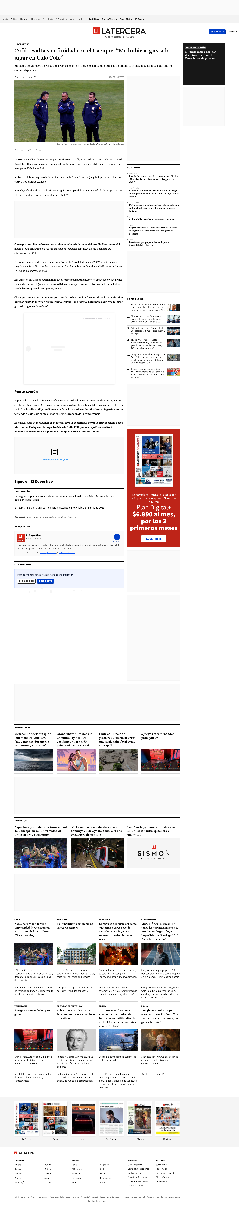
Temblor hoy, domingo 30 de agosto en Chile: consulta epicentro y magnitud (152, 831)
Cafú (54, 516)
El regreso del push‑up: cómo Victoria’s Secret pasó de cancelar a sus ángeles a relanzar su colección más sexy (118, 932)
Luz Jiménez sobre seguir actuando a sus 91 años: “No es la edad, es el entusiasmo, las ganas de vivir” (154, 179)
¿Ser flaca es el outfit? (152, 1074)
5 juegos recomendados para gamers (157, 736)
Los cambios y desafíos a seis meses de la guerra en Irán (117, 1058)
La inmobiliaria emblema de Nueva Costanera (152, 219)
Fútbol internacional (42, 516)
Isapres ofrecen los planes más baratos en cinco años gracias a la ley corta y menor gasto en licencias (153, 231)
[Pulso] (55, 1135)
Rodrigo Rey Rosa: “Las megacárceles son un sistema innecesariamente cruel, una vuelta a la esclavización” (76, 1077)
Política (14, 19)
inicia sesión (26, 581)
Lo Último (94, 19)
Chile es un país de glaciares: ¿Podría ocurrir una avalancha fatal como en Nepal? (117, 740)
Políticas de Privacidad (67, 553)
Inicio (5, 19)
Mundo (73, 19)
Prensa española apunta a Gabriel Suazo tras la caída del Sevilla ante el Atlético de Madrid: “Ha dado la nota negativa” (147, 373)
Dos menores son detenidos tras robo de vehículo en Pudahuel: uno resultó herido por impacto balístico (154, 208)
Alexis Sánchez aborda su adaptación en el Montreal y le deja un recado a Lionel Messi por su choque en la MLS (148, 307)
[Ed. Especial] (111, 1135)
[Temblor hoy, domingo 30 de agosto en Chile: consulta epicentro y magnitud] (153, 853)
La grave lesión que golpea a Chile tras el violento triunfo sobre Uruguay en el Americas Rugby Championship (160, 973)
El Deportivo (61, 19)
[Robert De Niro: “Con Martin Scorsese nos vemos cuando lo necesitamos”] (76, 1040)
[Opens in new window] (83, 1135)
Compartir (21, 150)
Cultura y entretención (70, 1006)
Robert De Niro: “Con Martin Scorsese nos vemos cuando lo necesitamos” (76, 1014)
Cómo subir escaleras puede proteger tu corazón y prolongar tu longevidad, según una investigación (118, 973)
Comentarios (35, 150)
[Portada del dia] (154, 485)
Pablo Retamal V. (27, 76)
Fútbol (28, 516)
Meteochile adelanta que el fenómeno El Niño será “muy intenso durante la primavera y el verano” (33, 740)
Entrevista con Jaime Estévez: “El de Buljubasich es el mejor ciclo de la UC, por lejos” (148, 331)
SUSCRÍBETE (154, 539)
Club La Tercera (109, 19)
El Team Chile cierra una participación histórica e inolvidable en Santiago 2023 (59, 507)
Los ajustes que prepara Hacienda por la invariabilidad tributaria (149, 243)
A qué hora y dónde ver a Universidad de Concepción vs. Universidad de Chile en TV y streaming (40, 831)
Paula (144, 1006)
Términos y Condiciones (48, 553)
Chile (17, 919)
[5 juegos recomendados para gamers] (160, 760)
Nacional (24, 19)
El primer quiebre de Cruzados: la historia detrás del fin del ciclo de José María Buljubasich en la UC (146, 319)
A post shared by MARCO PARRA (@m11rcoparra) (105, 319)
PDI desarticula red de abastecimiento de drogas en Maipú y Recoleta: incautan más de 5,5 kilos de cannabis (154, 194)
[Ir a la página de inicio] (119, 31)
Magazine (71, 516)
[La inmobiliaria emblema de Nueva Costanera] (76, 954)
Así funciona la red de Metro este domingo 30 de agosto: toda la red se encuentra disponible (96, 831)
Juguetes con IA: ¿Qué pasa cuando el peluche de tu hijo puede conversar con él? (159, 1060)
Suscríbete (46, 580)
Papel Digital (126, 19)
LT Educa (139, 19)
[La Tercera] (26, 1135)
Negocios (35, 19)
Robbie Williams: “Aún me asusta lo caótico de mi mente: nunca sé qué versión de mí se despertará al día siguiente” (75, 1061)
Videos (82, 19)
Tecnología (48, 19)
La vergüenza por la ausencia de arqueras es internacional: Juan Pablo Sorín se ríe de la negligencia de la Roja (64, 498)
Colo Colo (62, 516)
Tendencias (105, 919)
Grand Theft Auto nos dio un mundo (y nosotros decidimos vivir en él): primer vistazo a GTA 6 (74, 740)
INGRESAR (232, 31)
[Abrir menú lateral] (4, 31)
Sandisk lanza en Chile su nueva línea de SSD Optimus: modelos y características (33, 1077)
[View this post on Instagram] (54, 348)
